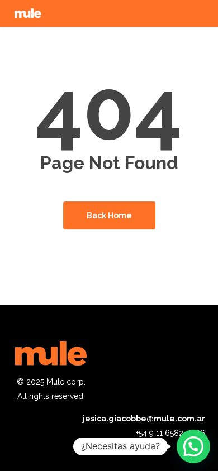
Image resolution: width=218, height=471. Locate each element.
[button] (193, 446)
